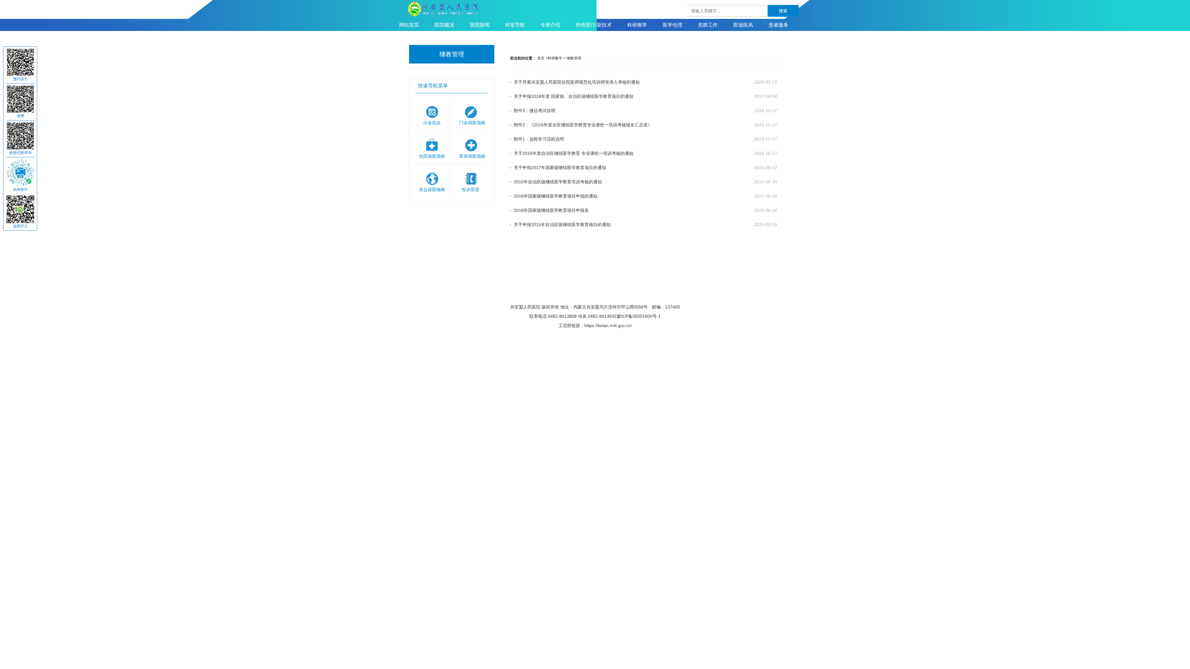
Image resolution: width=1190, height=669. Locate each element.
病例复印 (20, 189)
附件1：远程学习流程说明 (539, 139)
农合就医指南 (432, 178)
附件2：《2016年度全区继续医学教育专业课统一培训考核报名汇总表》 (583, 124)
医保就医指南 (472, 144)
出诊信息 (432, 111)
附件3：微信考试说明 (534, 110)
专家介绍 (550, 25)
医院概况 (444, 25)
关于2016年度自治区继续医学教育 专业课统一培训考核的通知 (573, 153)
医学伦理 (672, 25)
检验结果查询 (20, 153)
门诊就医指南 (472, 111)
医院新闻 (480, 25)
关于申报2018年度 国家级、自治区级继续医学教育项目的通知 (573, 96)
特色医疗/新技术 (594, 25)
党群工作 (708, 25)
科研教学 (637, 25)
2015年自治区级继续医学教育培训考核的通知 (558, 181)
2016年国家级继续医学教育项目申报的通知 (555, 196)
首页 (540, 58)
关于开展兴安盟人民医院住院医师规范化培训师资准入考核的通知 (577, 82)
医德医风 (743, 25)
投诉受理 (472, 178)
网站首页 (409, 25)
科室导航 (515, 25)
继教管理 (573, 58)
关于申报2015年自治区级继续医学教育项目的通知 (562, 224)
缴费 (20, 116)
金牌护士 (20, 226)
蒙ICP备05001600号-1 (639, 316)
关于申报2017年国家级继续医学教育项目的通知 (560, 167)
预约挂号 (20, 79)
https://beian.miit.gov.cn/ (608, 325)
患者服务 (778, 25)
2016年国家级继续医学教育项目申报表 (551, 210)
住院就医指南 (432, 144)
